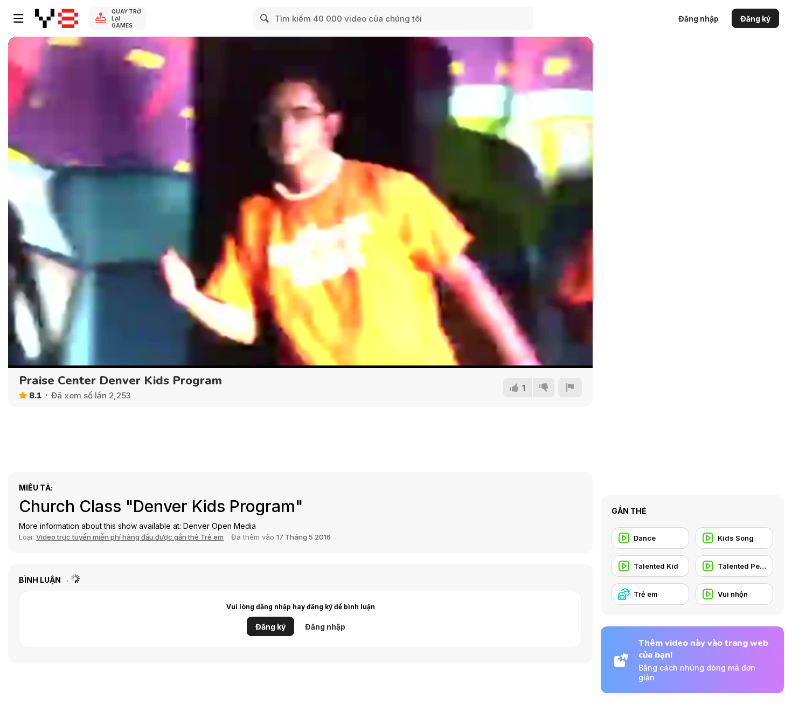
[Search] (265, 18)
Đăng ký (755, 18)
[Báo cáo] (570, 387)
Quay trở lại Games (126, 18)
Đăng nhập (698, 18)
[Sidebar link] (18, 18)
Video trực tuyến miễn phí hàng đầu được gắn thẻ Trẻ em (130, 537)
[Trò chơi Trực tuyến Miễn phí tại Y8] (56, 18)
